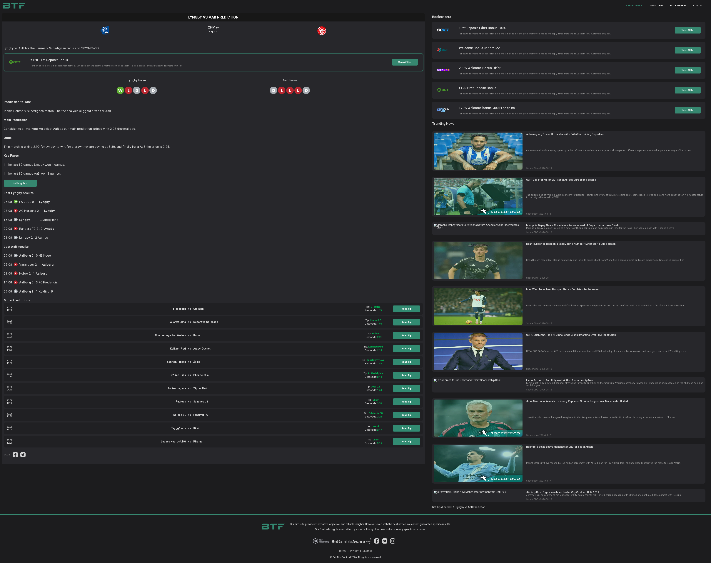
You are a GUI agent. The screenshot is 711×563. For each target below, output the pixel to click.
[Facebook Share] (15, 454)
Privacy (354, 550)
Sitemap (368, 550)
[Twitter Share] (23, 454)
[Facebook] (376, 542)
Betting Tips (20, 183)
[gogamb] (352, 542)
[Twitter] (384, 542)
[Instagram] (392, 542)
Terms (342, 550)
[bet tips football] (14, 6)
